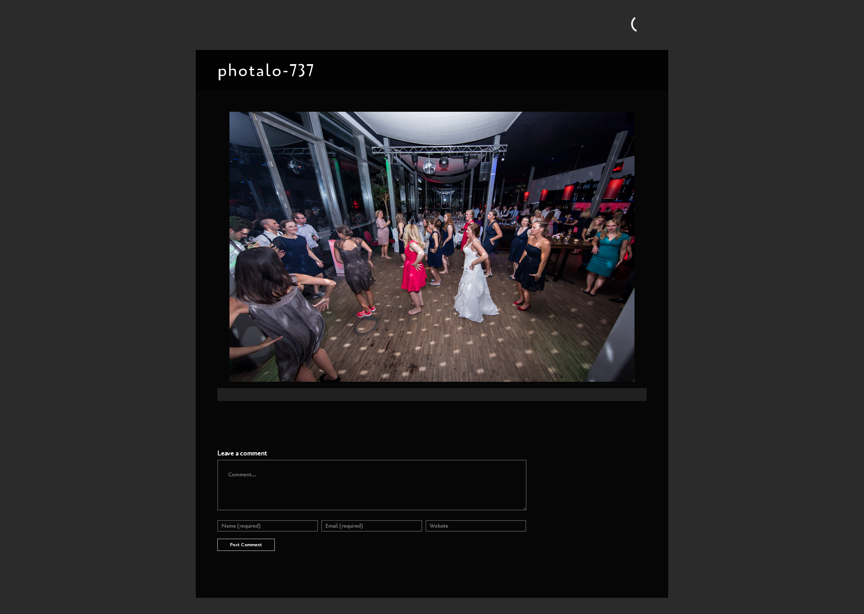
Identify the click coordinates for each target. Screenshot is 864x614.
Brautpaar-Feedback (456, 24)
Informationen (409, 24)
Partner (494, 24)
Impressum (547, 24)
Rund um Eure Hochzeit (357, 24)
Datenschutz (580, 24)
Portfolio (294, 24)
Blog (317, 24)
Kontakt (519, 24)
